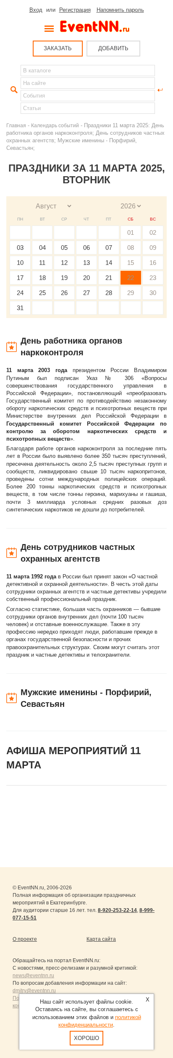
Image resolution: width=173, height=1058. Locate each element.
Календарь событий (55, 125)
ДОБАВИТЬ (113, 48)
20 (86, 277)
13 (86, 262)
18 (42, 277)
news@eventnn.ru (33, 975)
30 (152, 292)
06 (86, 247)
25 (42, 292)
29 (130, 292)
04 (42, 247)
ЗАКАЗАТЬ (58, 48)
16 (152, 262)
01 (130, 232)
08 (130, 247)
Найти (13, 90)
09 (152, 247)
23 (152, 277)
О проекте (25, 939)
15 (130, 262)
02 (152, 232)
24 (20, 292)
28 (108, 292)
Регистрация (75, 10)
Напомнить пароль (120, 10)
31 (20, 307)
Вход (35, 10)
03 (20, 247)
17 (20, 277)
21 (108, 277)
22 (130, 277)
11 (42, 262)
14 (108, 262)
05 (64, 247)
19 (64, 277)
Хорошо (86, 1038)
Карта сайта (101, 939)
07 (108, 247)
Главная (16, 125)
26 (64, 292)
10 (20, 262)
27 (86, 292)
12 (64, 262)
